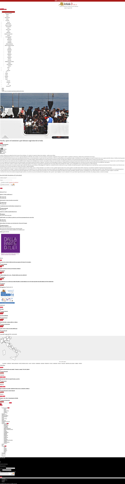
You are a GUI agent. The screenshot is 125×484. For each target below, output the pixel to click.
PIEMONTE (9, 54)
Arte (6, 71)
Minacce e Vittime (8, 25)
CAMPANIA (9, 42)
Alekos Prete (3, 219)
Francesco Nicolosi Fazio (5, 324)
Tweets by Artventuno (4, 464)
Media (8, 67)
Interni (7, 14)
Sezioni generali (8, 13)
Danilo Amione (3, 381)
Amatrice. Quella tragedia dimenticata (8, 211)
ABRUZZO (9, 38)
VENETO (9, 65)
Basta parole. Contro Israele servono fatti (9, 200)
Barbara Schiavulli (4, 208)
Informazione (7, 17)
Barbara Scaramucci (4, 225)
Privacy (3, 481)
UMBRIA (9, 63)
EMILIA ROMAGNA (9, 43)
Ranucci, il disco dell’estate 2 (6, 194)
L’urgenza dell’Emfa (4, 315)
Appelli (8, 35)
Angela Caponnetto (4, 144)
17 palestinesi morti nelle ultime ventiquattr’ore (10, 206)
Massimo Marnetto (4, 311)
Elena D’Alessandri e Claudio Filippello (8, 390)
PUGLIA (9, 55)
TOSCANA (9, 60)
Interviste (8, 80)
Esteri (7, 16)
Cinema (6, 73)
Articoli (1, 143)
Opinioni (1, 307)
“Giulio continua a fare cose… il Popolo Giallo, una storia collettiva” (13, 275)
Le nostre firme (4, 479)
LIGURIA (9, 48)
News (1, 260)
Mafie (8, 28)
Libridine (6, 76)
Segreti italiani (8, 26)
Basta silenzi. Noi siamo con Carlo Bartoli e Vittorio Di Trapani (13, 223)
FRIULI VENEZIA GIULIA (9, 45)
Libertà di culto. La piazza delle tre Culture (9, 322)
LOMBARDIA (9, 49)
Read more (2, 265)
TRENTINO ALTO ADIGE (9, 61)
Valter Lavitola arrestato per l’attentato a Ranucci (10, 268)
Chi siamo (3, 478)
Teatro (6, 79)
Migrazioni (8, 32)
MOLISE (9, 52)
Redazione (3, 214)
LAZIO (9, 46)
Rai (8, 69)
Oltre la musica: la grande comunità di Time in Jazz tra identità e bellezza (14, 388)
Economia (7, 20)
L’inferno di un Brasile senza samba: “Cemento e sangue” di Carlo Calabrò (14, 369)
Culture (7, 19)
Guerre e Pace (8, 29)
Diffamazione (8, 23)
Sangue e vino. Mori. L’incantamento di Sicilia (9, 398)
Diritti (3, 419)
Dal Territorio (8, 36)
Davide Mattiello (4, 264)
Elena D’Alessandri (4, 371)
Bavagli (8, 22)
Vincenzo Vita (3, 196)
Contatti (3, 480)
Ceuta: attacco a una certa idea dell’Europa (8, 328)
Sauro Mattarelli (4, 330)
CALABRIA (9, 41)
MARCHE (9, 51)
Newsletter (8, 82)
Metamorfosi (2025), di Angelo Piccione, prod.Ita (10, 378)
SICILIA (9, 58)
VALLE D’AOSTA (9, 64)
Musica (6, 77)
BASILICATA (9, 39)
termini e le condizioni (13, 182)
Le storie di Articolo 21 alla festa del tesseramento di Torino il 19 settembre (15, 262)
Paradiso (2, 309)
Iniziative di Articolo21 (8, 33)
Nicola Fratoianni (4, 317)
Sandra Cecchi (3, 202)
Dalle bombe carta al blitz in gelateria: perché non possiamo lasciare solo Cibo (17, 217)
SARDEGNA (9, 57)
